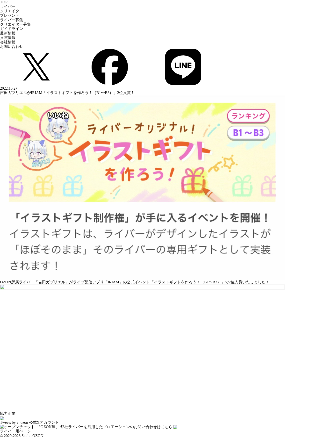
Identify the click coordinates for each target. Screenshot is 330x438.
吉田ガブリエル (51, 282)
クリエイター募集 (15, 24)
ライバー (7, 6)
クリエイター (11, 11)
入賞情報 (7, 38)
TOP (3, 2)
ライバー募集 (11, 20)
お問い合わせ (11, 46)
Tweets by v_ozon (14, 422)
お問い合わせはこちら (116, 427)
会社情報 (7, 42)
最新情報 (7, 33)
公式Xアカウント (44, 422)
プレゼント (9, 15)
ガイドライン (11, 29)
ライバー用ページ (15, 431)
